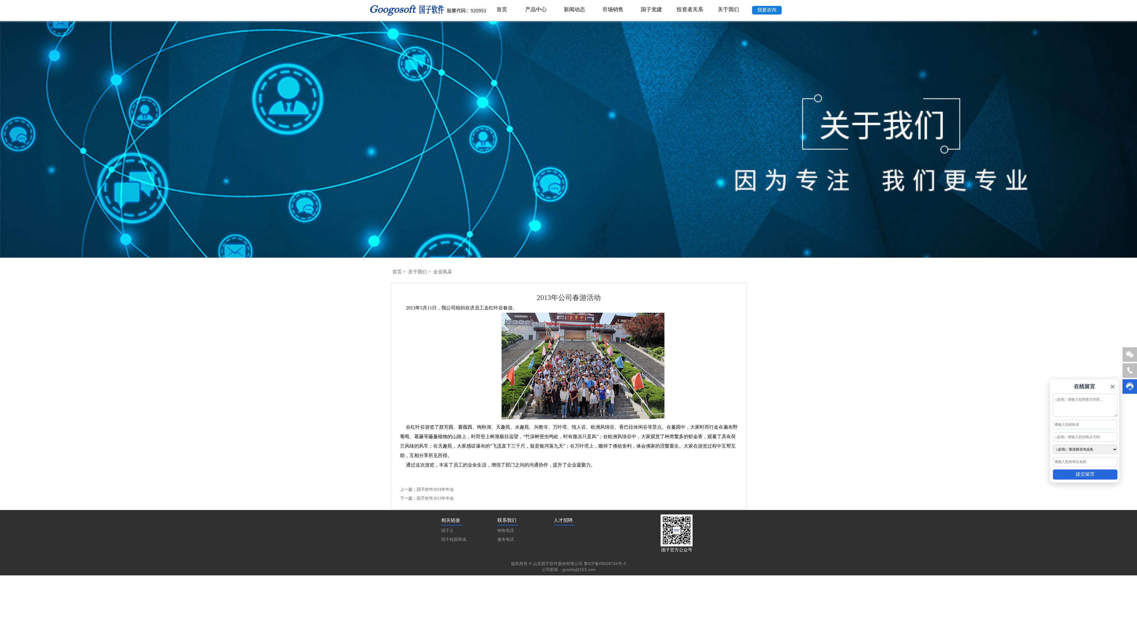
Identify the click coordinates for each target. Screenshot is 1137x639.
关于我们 (417, 271)
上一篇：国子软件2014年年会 (427, 489)
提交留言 (1085, 474)
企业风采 (442, 271)
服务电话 (505, 539)
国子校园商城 (453, 539)
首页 (397, 271)
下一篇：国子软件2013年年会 (427, 498)
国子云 (447, 530)
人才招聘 (563, 520)
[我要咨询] (767, 3)
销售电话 (505, 530)
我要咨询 (766, 9)
